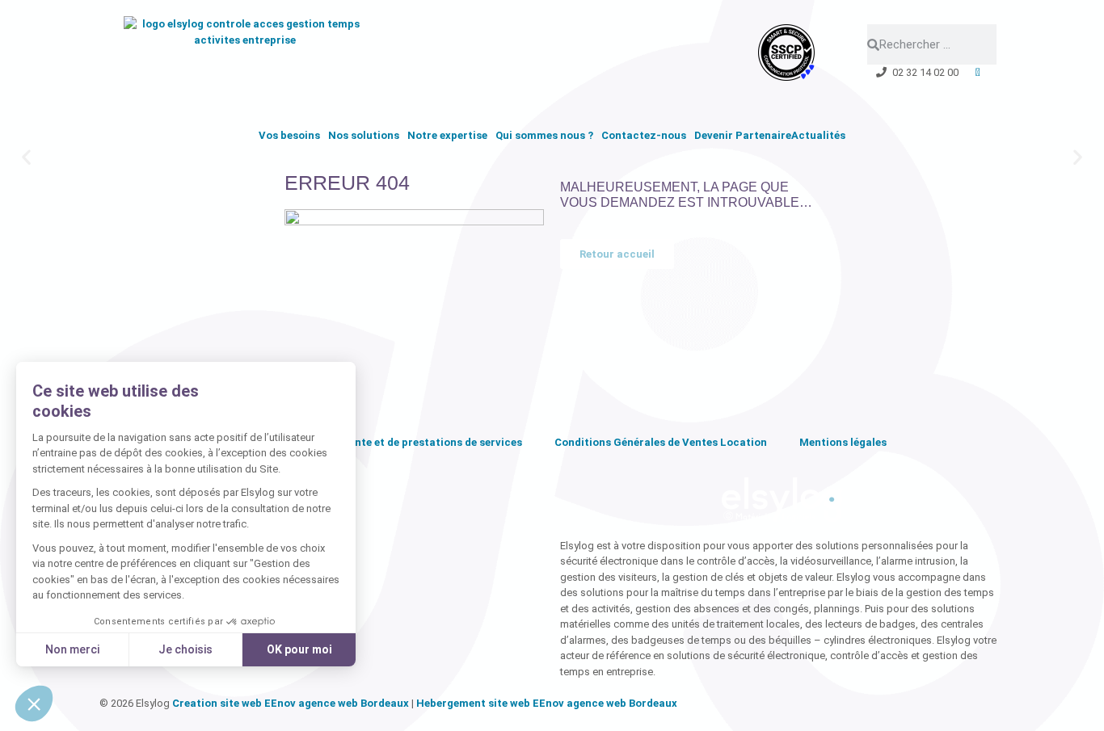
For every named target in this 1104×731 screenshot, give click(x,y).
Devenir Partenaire (742, 135)
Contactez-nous (643, 135)
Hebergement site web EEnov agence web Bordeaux (546, 703)
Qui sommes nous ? (544, 135)
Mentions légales (843, 442)
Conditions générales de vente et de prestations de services (369, 442)
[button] (293, 135)
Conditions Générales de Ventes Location (660, 442)
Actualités (818, 135)
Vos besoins (289, 135)
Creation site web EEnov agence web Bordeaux (290, 703)
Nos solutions (363, 135)
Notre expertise (447, 135)
